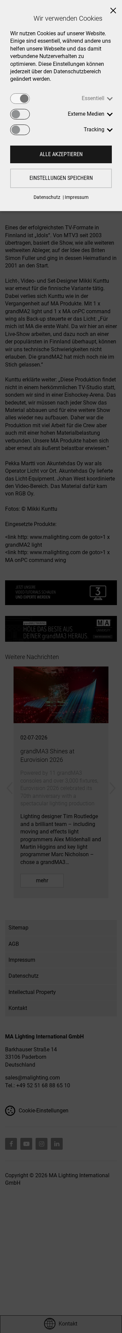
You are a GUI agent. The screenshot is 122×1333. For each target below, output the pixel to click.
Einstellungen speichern (61, 178)
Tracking (94, 129)
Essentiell (93, 98)
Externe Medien (86, 114)
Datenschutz (47, 197)
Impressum (76, 197)
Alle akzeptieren (61, 154)
